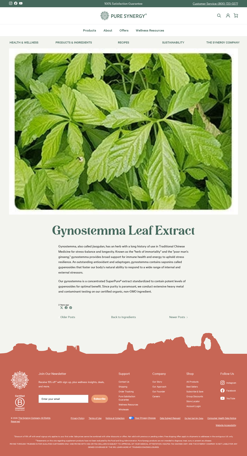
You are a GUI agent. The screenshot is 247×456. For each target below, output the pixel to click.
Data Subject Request (170, 418)
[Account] (227, 16)
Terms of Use (95, 418)
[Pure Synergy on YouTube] (20, 3)
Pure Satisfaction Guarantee (127, 398)
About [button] (107, 30)
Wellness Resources (150, 30)
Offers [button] (124, 30)
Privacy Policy (77, 418)
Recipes (123, 42)
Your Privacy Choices (145, 417)
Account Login (193, 406)
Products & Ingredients (74, 42)
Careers (156, 396)
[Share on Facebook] (66, 307)
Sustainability (173, 42)
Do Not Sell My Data (194, 418)
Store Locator (193, 401)
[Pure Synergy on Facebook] (15, 3)
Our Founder (158, 391)
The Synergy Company (223, 42)
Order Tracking (126, 391)
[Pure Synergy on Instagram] (10, 3)
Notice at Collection (115, 418)
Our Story (157, 381)
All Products (192, 381)
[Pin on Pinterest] (70, 307)
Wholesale (124, 409)
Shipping (123, 386)
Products (89, 30)
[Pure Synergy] (123, 15)
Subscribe (100, 398)
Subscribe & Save (194, 391)
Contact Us (124, 381)
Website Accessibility (226, 425)
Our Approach (159, 386)
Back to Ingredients (123, 317)
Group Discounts (194, 396)
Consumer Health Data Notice (221, 418)
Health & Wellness (24, 42)
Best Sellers (192, 386)
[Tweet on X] (61, 307)
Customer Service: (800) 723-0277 (215, 3)
